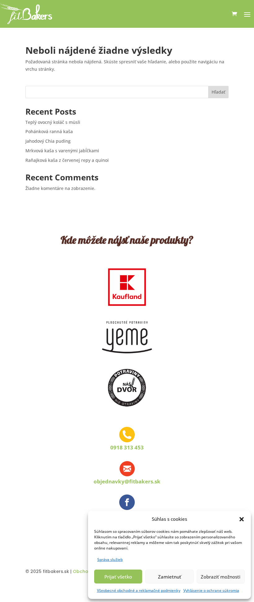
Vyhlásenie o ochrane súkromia (211, 590)
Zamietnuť (169, 577)
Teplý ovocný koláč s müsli (52, 122)
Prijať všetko (118, 577)
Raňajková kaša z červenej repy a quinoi (67, 160)
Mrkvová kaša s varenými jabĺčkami (62, 151)
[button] (242, 519)
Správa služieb (110, 559)
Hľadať (218, 92)
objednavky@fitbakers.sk (127, 481)
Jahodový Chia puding (48, 141)
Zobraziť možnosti (220, 577)
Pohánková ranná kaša (49, 131)
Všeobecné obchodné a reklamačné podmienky (138, 590)
